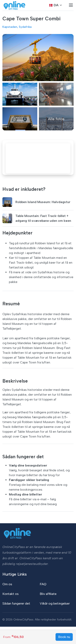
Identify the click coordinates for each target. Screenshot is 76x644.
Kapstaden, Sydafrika (17, 27)
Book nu (64, 637)
